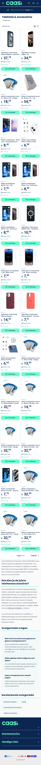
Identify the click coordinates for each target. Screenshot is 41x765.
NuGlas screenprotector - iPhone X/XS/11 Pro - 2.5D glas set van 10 (10, 533)
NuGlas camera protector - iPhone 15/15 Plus (8, 359)
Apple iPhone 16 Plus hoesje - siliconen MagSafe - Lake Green (10, 53)
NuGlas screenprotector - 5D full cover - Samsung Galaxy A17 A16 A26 (10, 141)
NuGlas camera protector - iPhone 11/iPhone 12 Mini (29, 140)
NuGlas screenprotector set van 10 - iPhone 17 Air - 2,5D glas (10, 97)
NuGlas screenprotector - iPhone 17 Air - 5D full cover (29, 184)
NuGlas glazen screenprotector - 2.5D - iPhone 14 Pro (10, 271)
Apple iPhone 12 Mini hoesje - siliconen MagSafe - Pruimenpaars (9, 315)
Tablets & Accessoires (10, 713)
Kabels (24, 702)
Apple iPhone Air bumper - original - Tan (28, 53)
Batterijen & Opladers (10, 702)
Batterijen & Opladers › (15, 608)
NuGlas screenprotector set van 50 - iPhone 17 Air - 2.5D (30, 97)
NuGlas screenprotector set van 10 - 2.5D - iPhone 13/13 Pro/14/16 (30, 533)
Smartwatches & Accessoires (13, 707)
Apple (2, 50)
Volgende (34, 555)
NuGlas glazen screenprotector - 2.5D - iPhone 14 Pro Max (30, 271)
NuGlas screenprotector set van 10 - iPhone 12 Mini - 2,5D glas (10, 446)
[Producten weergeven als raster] (35, 26)
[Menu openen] (3, 3)
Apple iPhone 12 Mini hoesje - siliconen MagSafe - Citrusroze (30, 315)
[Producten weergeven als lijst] (38, 26)
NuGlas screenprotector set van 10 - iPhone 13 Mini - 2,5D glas (30, 359)
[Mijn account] (33, 3)
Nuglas (3, 94)
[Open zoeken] (29, 3)
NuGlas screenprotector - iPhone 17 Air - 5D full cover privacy (9, 228)
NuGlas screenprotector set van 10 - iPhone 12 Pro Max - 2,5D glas (30, 402)
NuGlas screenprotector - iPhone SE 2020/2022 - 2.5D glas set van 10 (30, 489)
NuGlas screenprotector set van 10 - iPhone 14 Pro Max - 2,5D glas (30, 446)
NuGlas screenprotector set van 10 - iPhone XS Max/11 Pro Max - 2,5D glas (10, 402)
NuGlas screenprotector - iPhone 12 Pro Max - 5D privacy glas (10, 489)
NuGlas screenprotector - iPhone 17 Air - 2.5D (8, 184)
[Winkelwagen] (38, 3)
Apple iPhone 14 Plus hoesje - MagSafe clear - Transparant (29, 228)
